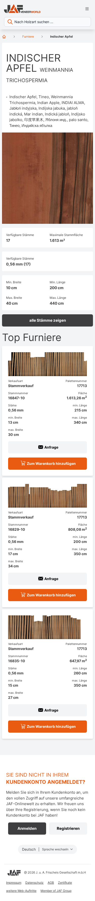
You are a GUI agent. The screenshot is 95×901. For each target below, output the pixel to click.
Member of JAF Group (56, 891)
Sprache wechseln (55, 849)
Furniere (28, 36)
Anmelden (26, 828)
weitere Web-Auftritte (21, 891)
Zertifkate (65, 882)
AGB (51, 882)
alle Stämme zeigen (47, 320)
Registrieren (68, 828)
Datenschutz (34, 882)
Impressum (13, 882)
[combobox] (47, 22)
